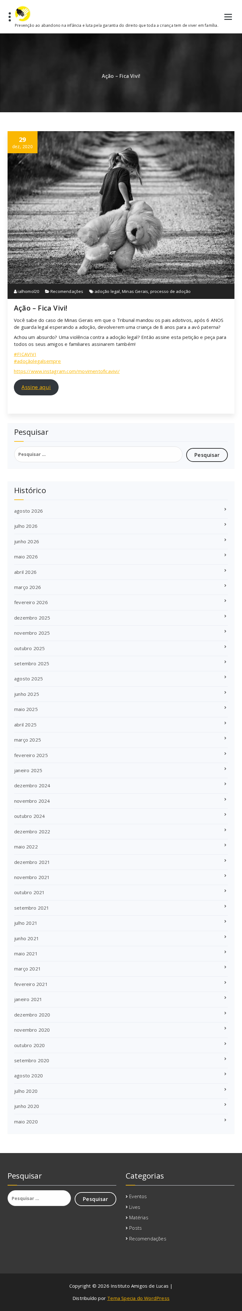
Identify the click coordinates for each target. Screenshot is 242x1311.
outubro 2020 (29, 1045)
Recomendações (67, 291)
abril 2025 (25, 724)
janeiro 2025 (28, 770)
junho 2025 (26, 694)
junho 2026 (26, 541)
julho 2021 (25, 923)
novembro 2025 (32, 633)
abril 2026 (25, 572)
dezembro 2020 (32, 1014)
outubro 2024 (29, 816)
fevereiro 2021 (31, 984)
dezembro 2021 (32, 862)
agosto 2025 (28, 678)
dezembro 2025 (32, 618)
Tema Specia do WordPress (138, 1298)
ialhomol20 (28, 291)
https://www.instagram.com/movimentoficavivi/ (67, 371)
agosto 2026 (28, 511)
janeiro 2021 (28, 999)
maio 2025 (26, 709)
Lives (134, 1207)
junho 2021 (26, 938)
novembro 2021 (32, 877)
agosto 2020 (28, 1075)
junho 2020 (26, 1106)
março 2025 (27, 740)
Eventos (138, 1196)
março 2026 (27, 587)
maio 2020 (26, 1121)
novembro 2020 (32, 1030)
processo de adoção (170, 291)
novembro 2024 (32, 801)
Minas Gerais (135, 291)
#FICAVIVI (25, 354)
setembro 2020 (31, 1060)
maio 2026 (26, 556)
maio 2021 (26, 953)
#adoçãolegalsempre (37, 361)
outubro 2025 (29, 648)
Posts (135, 1228)
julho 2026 (25, 526)
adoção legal (107, 291)
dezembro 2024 (32, 785)
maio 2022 (26, 846)
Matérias (138, 1217)
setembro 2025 (31, 663)
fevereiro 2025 (31, 755)
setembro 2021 (31, 908)
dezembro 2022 (32, 831)
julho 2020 (25, 1091)
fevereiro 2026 (31, 602)
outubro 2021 (29, 892)
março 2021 (27, 968)
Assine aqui (36, 387)
